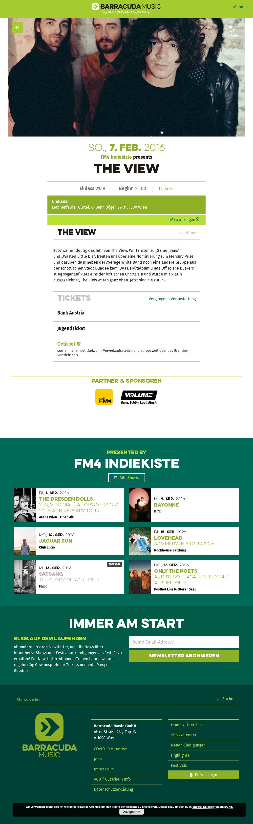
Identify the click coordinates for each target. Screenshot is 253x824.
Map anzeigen (182, 219)
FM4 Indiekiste (116, 157)
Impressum (104, 769)
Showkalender (183, 735)
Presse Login (206, 774)
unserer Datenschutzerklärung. (212, 806)
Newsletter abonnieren (184, 656)
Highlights (180, 755)
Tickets (165, 188)
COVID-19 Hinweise (110, 748)
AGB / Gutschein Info (112, 779)
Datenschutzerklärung (113, 789)
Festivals (179, 765)
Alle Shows (129, 477)
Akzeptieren (131, 811)
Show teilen (231, 36)
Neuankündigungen (188, 745)
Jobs (98, 759)
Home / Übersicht (187, 725)
